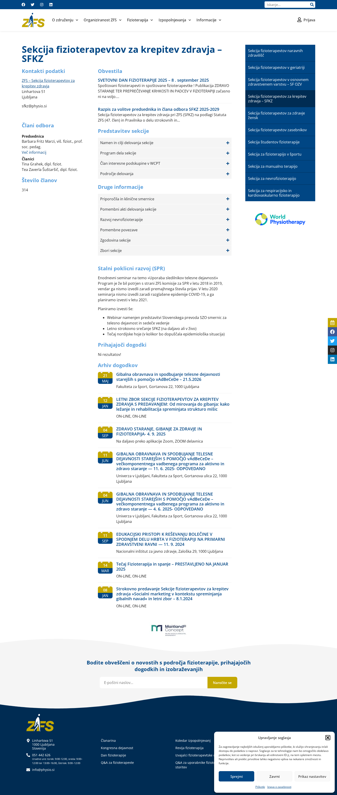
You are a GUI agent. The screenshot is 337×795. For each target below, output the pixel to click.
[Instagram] (41, 4)
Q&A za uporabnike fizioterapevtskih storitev (203, 764)
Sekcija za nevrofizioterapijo (272, 178)
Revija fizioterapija (189, 748)
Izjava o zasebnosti (279, 787)
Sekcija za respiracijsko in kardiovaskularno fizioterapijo (274, 193)
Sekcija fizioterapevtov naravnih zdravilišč (275, 53)
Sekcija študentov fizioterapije (274, 142)
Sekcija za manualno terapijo (273, 166)
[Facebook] (23, 4)
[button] (328, 737)
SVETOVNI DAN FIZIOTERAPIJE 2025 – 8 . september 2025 (153, 80)
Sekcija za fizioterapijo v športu (274, 154)
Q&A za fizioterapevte (117, 762)
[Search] (312, 4)
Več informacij (34, 152)
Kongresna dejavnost (117, 748)
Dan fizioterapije (113, 755)
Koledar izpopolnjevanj (193, 740)
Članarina (108, 740)
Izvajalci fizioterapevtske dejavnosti (202, 755)
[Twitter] (32, 4)
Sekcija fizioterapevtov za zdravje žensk (276, 115)
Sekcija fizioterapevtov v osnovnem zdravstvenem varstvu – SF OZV (278, 82)
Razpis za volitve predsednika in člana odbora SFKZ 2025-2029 (158, 109)
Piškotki (260, 787)
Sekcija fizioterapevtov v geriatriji (276, 67)
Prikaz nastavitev (312, 776)
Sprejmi (236, 776)
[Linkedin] (51, 4)
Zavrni (274, 776)
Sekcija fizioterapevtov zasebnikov (277, 129)
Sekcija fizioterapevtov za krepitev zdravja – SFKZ (277, 98)
